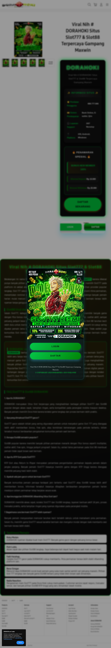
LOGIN (55, 346)
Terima (20, 642)
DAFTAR (55, 356)
